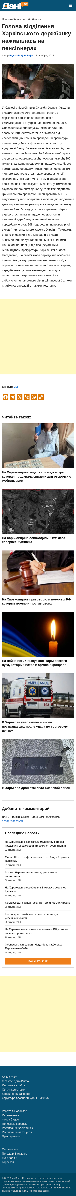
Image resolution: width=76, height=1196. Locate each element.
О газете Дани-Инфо (15, 1081)
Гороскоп (8, 1162)
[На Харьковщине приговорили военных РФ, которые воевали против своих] (38, 594)
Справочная (10, 1149)
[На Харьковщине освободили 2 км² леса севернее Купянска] (38, 532)
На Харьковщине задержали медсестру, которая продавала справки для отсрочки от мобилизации (37, 476)
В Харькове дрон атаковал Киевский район (36, 788)
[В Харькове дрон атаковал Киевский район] (38, 782)
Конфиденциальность (16, 1093)
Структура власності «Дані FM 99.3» (25, 1098)
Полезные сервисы (14, 1123)
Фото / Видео (10, 1119)
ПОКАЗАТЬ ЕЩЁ (38, 961)
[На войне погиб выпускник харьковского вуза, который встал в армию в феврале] (38, 655)
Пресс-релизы (11, 1136)
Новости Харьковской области (21, 19)
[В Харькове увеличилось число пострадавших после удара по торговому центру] (38, 717)
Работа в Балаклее (14, 1111)
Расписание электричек (17, 1127)
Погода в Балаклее (14, 1153)
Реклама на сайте (13, 1085)
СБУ (16, 386)
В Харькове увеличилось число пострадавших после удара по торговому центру (35, 726)
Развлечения (10, 1115)
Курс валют (9, 1157)
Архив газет (9, 1076)
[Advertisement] (38, 336)
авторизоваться (12, 820)
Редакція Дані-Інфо (21, 55)
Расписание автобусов (17, 1132)
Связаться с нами (13, 1089)
